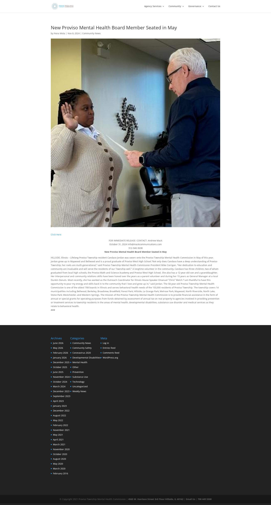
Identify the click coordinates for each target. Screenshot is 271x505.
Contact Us (214, 6)
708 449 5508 (205, 499)
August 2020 (59, 458)
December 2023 (61, 391)
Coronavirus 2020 (81, 352)
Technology (78, 381)
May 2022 (58, 420)
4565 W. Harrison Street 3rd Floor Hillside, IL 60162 (155, 499)
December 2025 (61, 362)
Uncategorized (80, 386)
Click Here (56, 234)
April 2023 (58, 401)
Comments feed (111, 352)
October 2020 (60, 454)
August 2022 (59, 415)
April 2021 (58, 439)
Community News (91, 33)
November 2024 (61, 376)
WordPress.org (110, 357)
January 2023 (60, 405)
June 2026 (58, 343)
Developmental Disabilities (86, 357)
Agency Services (152, 6)
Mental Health (79, 362)
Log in (106, 343)
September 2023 (61, 396)
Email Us (190, 499)
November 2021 (61, 430)
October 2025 (60, 367)
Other (75, 367)
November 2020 (61, 449)
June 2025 (58, 372)
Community (175, 6)
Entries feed (109, 347)
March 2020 (59, 468)
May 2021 (58, 434)
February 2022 (60, 425)
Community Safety (82, 347)
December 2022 (61, 410)
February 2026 (60, 352)
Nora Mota (59, 33)
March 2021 (59, 444)
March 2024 (59, 386)
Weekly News (79, 391)
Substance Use (80, 376)
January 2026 (60, 357)
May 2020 (58, 463)
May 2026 (58, 347)
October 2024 (60, 381)
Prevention (78, 372)
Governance (194, 6)
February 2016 (60, 473)
